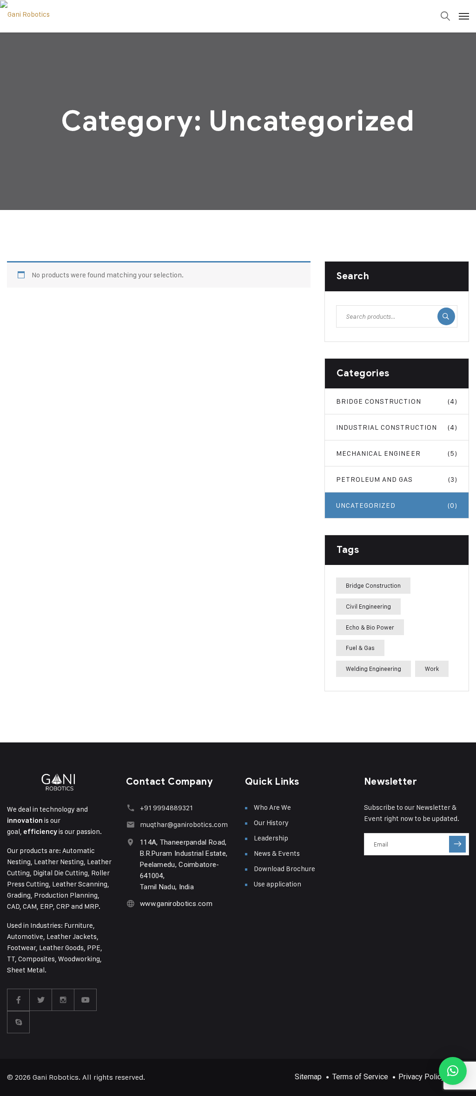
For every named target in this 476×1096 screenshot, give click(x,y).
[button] (453, 1071)
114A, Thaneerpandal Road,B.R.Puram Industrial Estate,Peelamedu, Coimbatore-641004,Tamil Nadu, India (183, 864)
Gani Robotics (56, 1077)
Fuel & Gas (360, 647)
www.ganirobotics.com (176, 903)
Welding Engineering (373, 668)
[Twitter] (41, 1000)
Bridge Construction (396, 401)
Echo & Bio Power (370, 627)
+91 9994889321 (166, 807)
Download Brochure (284, 868)
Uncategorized (396, 505)
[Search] (446, 316)
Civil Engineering (368, 606)
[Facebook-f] (18, 1000)
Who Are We (272, 807)
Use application (277, 883)
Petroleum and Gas (396, 479)
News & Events (277, 853)
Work (432, 668)
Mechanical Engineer (396, 453)
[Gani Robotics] (238, 14)
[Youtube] (85, 1000)
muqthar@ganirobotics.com (184, 824)
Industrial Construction (396, 427)
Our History (271, 822)
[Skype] (18, 1022)
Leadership (271, 837)
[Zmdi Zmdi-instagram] (63, 1000)
